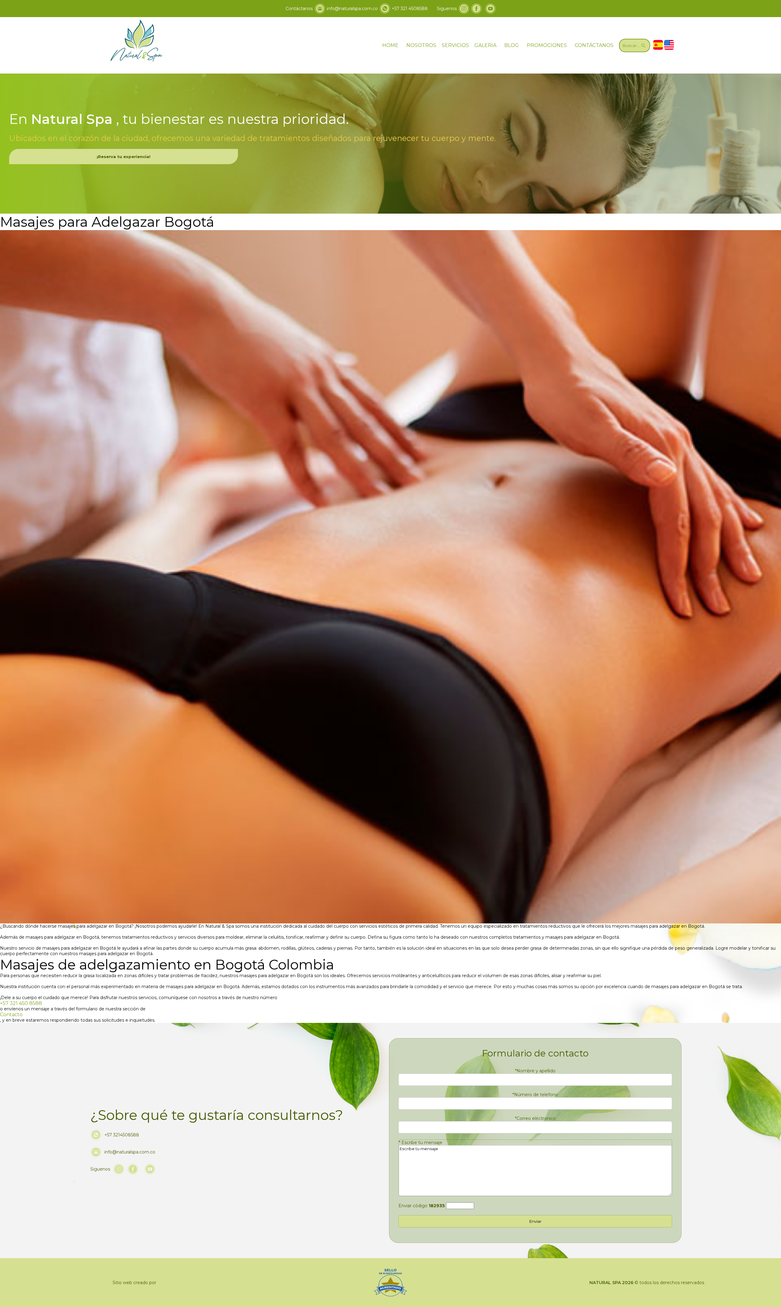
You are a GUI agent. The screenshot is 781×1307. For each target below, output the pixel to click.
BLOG (511, 45)
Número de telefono (535, 1094)
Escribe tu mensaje (420, 1142)
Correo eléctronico (535, 1118)
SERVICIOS (455, 45)
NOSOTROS (421, 45)
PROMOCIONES (547, 45)
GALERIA (485, 45)
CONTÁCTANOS (594, 45)
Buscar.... (631, 45)
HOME (390, 45)
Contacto (11, 1014)
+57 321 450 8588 (21, 1003)
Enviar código (421, 1205)
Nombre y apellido (535, 1071)
